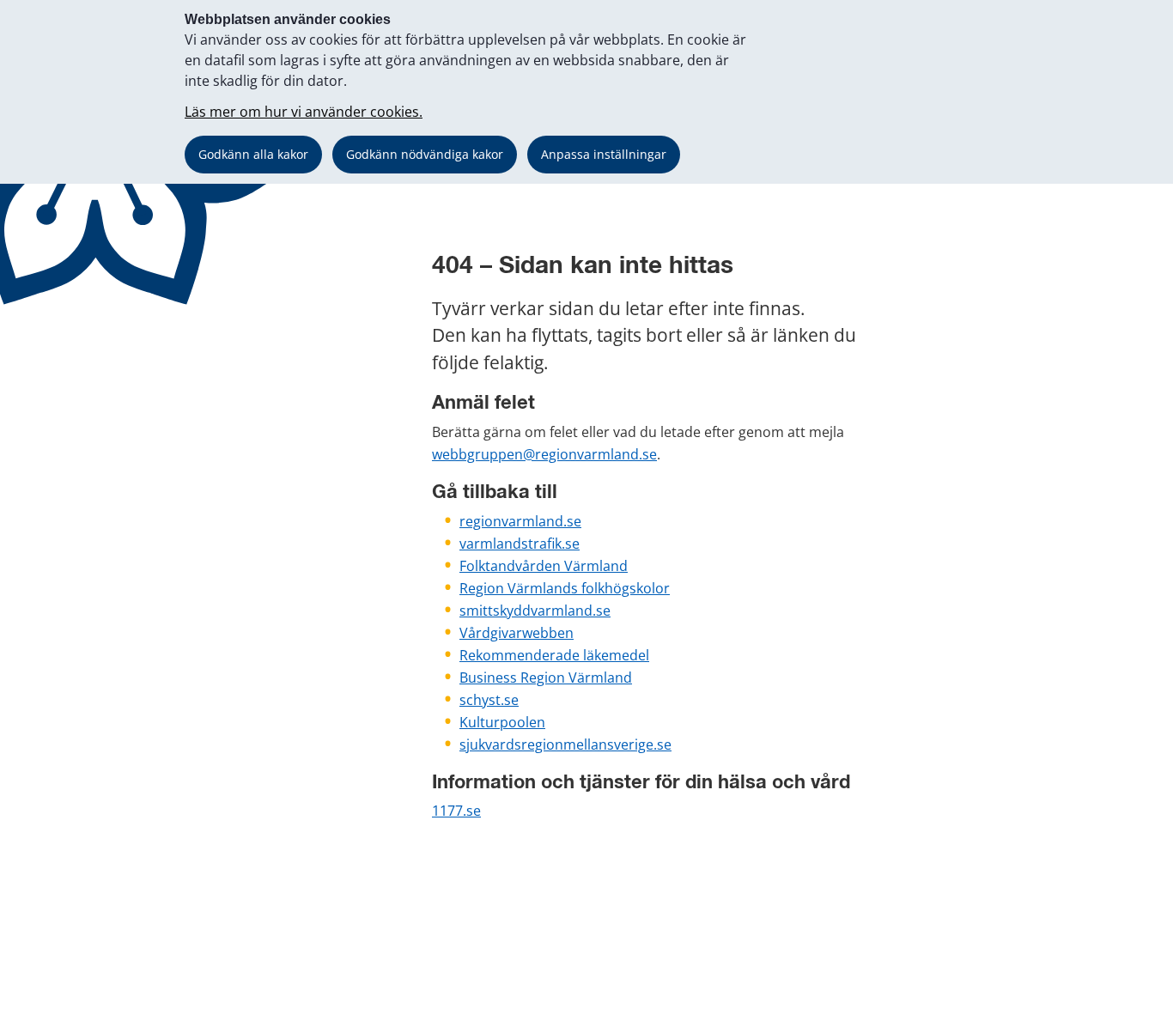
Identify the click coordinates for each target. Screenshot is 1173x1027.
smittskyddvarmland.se (535, 610)
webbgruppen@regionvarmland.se (544, 454)
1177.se (456, 810)
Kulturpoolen (502, 722)
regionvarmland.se (520, 521)
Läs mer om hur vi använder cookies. (303, 111)
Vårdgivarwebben (516, 632)
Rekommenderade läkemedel (554, 655)
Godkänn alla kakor (253, 154)
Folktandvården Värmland (543, 565)
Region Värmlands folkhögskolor (564, 588)
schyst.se (489, 699)
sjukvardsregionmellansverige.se (565, 744)
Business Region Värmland (545, 677)
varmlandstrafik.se (519, 543)
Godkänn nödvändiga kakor (424, 154)
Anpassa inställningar (603, 154)
